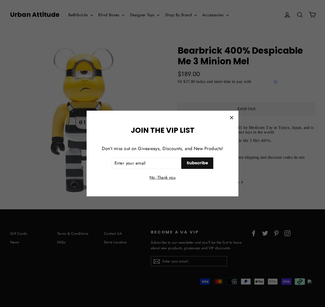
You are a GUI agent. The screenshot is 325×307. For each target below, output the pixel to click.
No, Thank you (162, 177)
